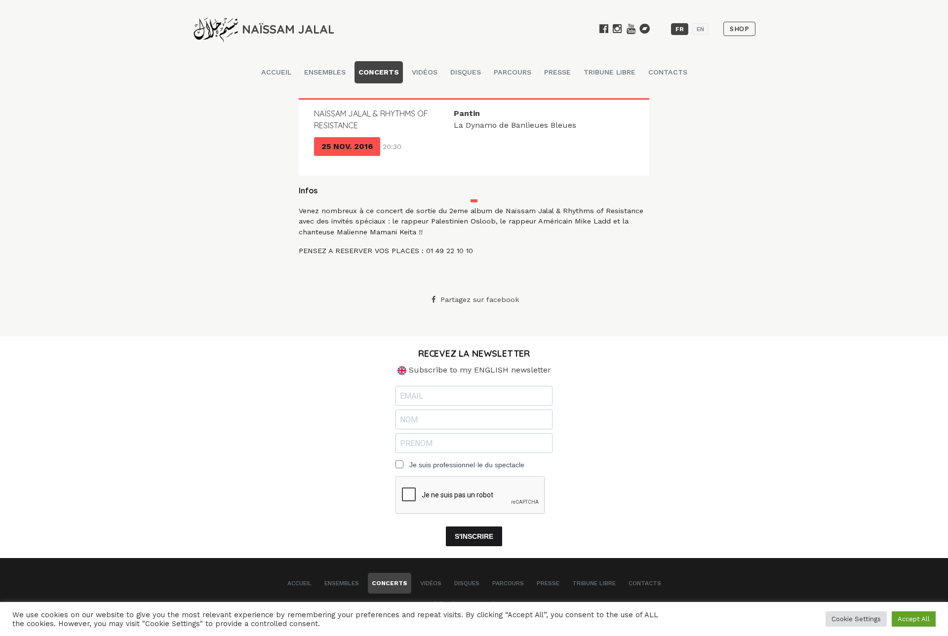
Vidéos (424, 72)
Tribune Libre (609, 72)
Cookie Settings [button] (856, 619)
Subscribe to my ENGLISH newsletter (478, 369)
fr (679, 29)
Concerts (378, 72)
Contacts (667, 72)
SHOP (739, 29)
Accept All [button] (914, 619)
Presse (557, 72)
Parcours (512, 72)
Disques (465, 72)
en (700, 29)
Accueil (276, 72)
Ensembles (325, 72)
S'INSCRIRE (474, 536)
